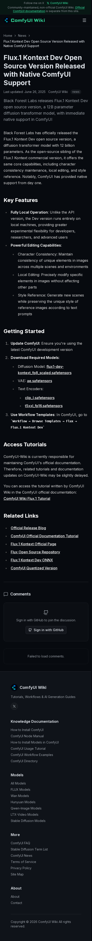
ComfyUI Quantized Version (34, 568)
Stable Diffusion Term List (29, 849)
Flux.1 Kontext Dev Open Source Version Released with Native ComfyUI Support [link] (44, 43)
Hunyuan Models (23, 802)
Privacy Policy (21, 868)
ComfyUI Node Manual (27, 736)
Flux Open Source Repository (35, 552)
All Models (18, 783)
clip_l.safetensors (39, 397)
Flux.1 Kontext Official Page (33, 544)
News (22, 35)
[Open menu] (84, 20)
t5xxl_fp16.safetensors (44, 406)
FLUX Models (20, 789)
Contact (16, 903)
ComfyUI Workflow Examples (32, 755)
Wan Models (20, 796)
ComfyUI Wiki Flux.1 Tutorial (27, 498)
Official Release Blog (28, 528)
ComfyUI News (21, 855)
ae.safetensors (39, 381)
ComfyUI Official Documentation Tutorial (44, 536)
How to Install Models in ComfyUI (35, 742)
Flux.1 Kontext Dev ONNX (32, 560)
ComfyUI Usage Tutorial (28, 748)
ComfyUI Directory (24, 761)
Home (8, 35)
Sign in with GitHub (49, 630)
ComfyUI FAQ (20, 843)
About (15, 896)
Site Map (17, 874)
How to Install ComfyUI (27, 730)
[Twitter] (14, 706)
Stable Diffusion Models (28, 821)
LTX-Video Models (24, 814)
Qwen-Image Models (26, 808)
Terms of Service (23, 862)
